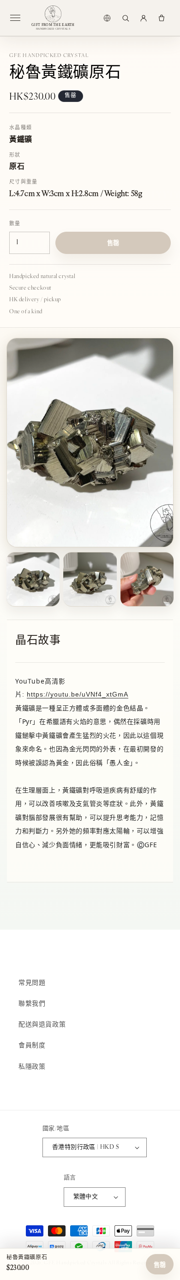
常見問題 (31, 983)
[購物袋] (161, 18)
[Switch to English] (107, 18)
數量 (15, 224)
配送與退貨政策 (42, 1024)
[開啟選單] (19, 18)
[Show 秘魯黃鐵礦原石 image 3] (147, 579)
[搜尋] (125, 18)
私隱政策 (31, 1067)
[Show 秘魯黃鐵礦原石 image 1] (33, 579)
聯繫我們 (31, 1004)
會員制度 (31, 1045)
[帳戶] (143, 18)
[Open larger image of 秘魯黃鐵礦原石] (90, 442)
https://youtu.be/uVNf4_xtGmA (77, 694)
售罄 (160, 1264)
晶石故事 (37, 640)
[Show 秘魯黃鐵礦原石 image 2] (89, 579)
